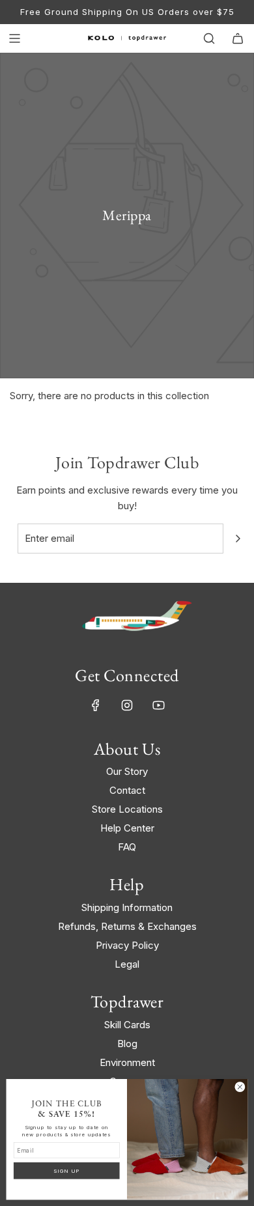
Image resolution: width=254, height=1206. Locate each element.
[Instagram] (127, 705)
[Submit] (237, 538)
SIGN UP (66, 1171)
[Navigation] (14, 38)
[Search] (209, 38)
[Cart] (237, 38)
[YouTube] (158, 705)
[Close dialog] (240, 1087)
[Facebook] (95, 705)
